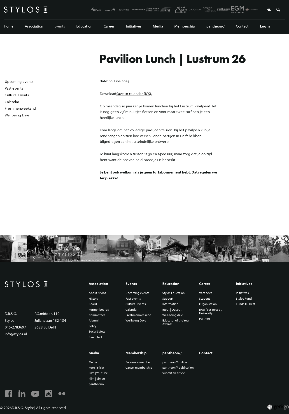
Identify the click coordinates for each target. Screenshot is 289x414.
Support (167, 299)
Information (170, 304)
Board (93, 304)
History (93, 299)
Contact (242, 26)
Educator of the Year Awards (175, 322)
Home (9, 26)
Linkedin (22, 394)
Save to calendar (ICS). (134, 93)
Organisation (208, 304)
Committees (97, 315)
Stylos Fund (244, 299)
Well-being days (173, 315)
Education (84, 26)
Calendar (12, 101)
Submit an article (173, 373)
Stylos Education (173, 293)
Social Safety (97, 331)
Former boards (99, 310)
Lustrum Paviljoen (194, 106)
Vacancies (205, 293)
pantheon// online (174, 362)
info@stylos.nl (16, 333)
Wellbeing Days (17, 115)
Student (204, 299)
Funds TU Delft (245, 304)
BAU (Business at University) (210, 311)
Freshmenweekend (20, 108)
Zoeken (278, 9)
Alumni (93, 320)
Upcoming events (19, 81)
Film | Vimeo (97, 379)
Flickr (62, 394)
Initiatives (134, 26)
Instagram (48, 394)
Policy (92, 326)
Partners (204, 319)
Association (34, 26)
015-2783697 (15, 327)
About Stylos (97, 293)
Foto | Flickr (96, 368)
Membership (184, 26)
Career (109, 26)
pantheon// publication (178, 368)
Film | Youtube (98, 373)
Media (158, 26)
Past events (14, 88)
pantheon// (215, 26)
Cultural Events (17, 95)
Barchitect (95, 337)
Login (265, 26)
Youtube (35, 394)
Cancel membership (139, 368)
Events (59, 26)
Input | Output (172, 310)
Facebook (8, 394)
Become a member (138, 362)
